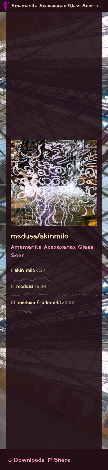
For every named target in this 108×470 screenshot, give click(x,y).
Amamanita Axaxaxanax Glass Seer (52, 6)
